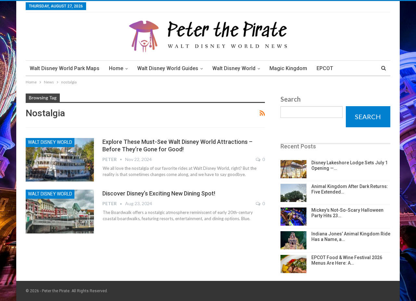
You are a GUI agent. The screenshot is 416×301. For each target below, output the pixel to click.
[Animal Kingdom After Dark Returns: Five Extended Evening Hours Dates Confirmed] (293, 193)
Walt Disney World (233, 68)
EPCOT (325, 68)
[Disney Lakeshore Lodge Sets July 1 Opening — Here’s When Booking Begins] (293, 169)
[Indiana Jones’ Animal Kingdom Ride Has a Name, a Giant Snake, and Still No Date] (293, 240)
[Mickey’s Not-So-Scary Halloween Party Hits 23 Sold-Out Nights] (293, 216)
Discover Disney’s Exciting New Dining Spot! (158, 193)
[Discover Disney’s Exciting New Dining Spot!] (60, 211)
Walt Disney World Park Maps (64, 68)
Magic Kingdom (288, 68)
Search (290, 99)
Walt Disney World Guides (167, 68)
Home (116, 68)
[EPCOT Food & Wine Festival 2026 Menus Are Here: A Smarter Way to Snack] (293, 264)
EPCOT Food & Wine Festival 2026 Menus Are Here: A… (346, 260)
